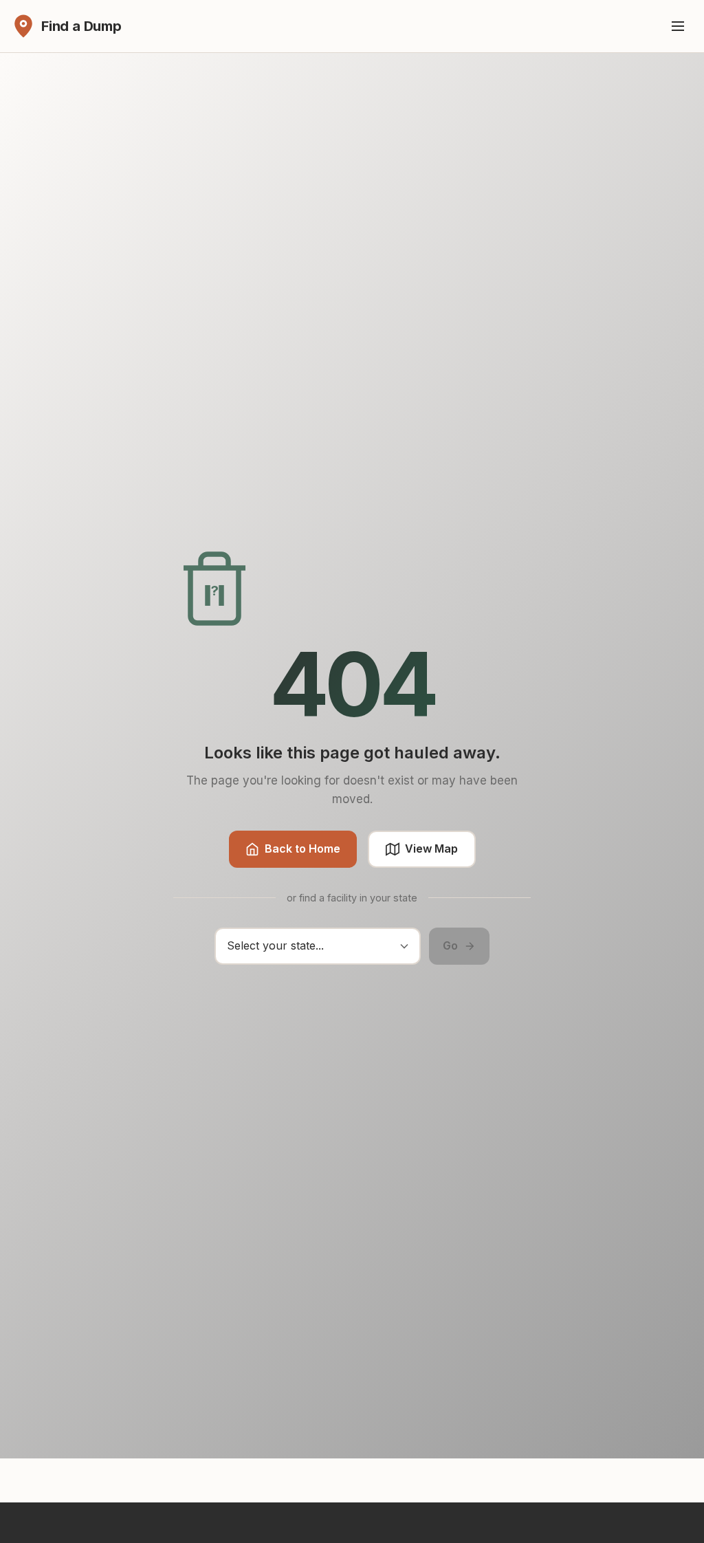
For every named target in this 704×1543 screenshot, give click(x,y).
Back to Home (302, 848)
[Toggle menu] (678, 26)
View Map (431, 848)
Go (450, 945)
